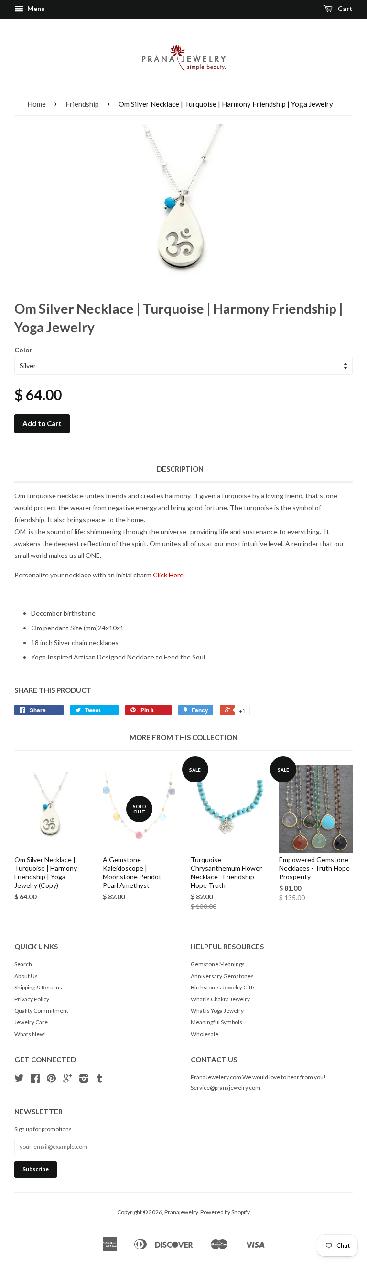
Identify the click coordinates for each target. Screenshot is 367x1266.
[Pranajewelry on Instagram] (84, 1079)
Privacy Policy (31, 999)
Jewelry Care (31, 1022)
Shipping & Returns (38, 987)
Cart (344, 8)
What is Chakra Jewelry (220, 999)
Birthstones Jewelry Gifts (223, 987)
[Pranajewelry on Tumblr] (99, 1079)
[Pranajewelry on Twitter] (19, 1079)
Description (180, 468)
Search (23, 964)
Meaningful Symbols (216, 1022)
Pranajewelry (181, 1211)
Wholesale (204, 1034)
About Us (26, 975)
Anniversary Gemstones (222, 975)
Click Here (168, 575)
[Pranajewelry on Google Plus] (68, 1079)
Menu (35, 8)
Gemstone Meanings (218, 964)
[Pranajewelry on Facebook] (35, 1079)
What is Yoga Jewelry (217, 1010)
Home (36, 104)
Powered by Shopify (225, 1211)
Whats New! (30, 1034)
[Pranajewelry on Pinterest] (51, 1079)
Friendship (82, 104)
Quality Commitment (41, 1010)
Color (23, 350)
